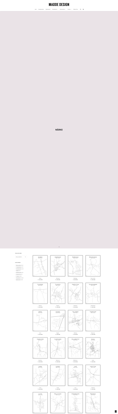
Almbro (40, 278)
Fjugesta (57, 305)
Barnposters (62, 9)
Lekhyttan (93, 387)
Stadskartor (54, 9)
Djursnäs (40, 305)
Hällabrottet (75, 360)
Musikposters (41, 9)
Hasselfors (40, 360)
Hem (36, 9)
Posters (69, 9)
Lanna (40, 387)
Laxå (75, 387)
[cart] (83, 9)
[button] (81, 9)
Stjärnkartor (48, 9)
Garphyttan (75, 305)
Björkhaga (75, 278)
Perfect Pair (75, 9)
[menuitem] (35, 9)
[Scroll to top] (116, 411)
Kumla (93, 360)
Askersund (58, 278)
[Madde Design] (59, 4)
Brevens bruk (93, 278)
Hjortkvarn (58, 360)
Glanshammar (93, 305)
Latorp (58, 387)
